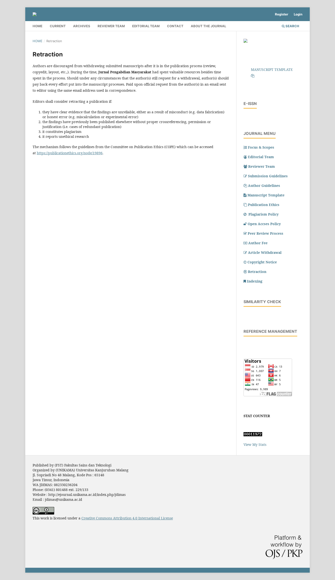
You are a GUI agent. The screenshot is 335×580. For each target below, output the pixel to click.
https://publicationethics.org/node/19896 (70, 153)
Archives (81, 26)
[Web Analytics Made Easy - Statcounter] (253, 435)
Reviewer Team (111, 26)
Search (292, 26)
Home (37, 26)
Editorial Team (146, 26)
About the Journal (208, 26)
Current (58, 26)
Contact (175, 26)
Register (281, 14)
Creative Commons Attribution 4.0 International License (127, 518)
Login (298, 14)
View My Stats (255, 444)
